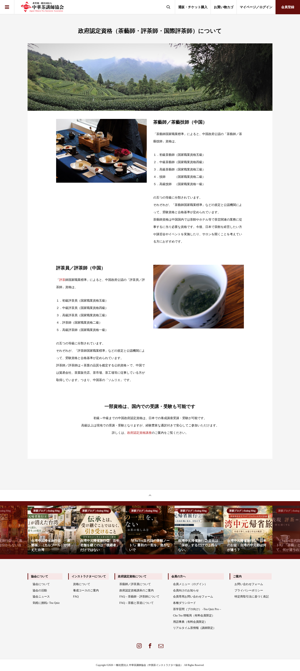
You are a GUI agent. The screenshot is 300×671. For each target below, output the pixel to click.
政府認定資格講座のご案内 (136, 590)
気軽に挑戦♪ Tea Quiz (46, 602)
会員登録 (287, 7)
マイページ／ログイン (256, 7)
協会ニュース (41, 596)
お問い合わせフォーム (248, 584)
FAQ (76, 596)
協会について (41, 584)
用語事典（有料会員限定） (190, 621)
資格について (81, 584)
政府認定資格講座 (139, 432)
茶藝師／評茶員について (135, 584)
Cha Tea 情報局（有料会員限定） (194, 615)
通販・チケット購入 (193, 7)
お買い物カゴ (223, 7)
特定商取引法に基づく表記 (251, 596)
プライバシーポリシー (248, 590)
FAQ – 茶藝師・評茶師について (139, 596)
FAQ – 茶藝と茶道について (136, 602)
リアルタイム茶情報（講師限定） (194, 627)
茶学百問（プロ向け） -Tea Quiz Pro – (197, 609)
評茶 (62, 279)
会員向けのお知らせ (186, 590)
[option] (52, 530)
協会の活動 (40, 590)
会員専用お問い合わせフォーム (193, 596)
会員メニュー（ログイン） (190, 584)
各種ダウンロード (184, 602)
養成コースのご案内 (86, 590)
